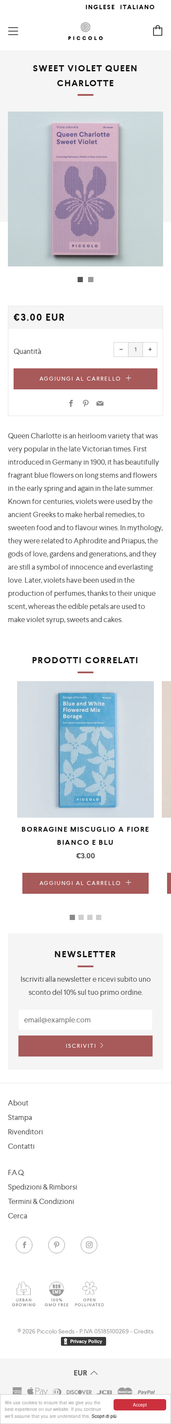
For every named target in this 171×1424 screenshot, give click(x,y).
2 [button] (81, 917)
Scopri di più (104, 1416)
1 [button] (72, 917)
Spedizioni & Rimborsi (42, 1187)
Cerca (17, 1216)
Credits (143, 1331)
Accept (140, 1404)
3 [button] (90, 917)
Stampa (20, 1117)
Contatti (21, 1146)
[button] (80, 279)
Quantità (27, 351)
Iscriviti (81, 1046)
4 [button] (98, 917)
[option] (85, 189)
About (18, 1103)
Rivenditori (25, 1132)
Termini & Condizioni (41, 1201)
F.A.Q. (16, 1172)
